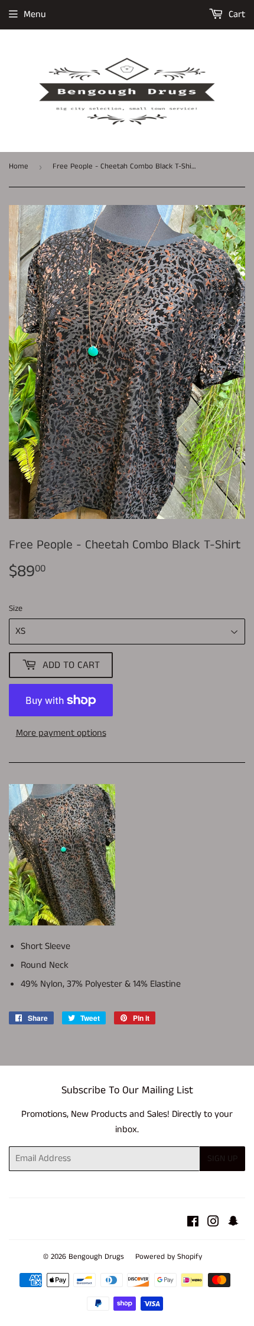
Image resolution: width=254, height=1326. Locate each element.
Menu (35, 14)
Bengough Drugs (96, 1256)
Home (18, 166)
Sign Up (222, 1158)
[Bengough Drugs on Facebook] (193, 1223)
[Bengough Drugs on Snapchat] (233, 1223)
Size (15, 608)
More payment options (61, 733)
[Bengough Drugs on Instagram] (213, 1223)
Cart (235, 14)
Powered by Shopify (168, 1256)
